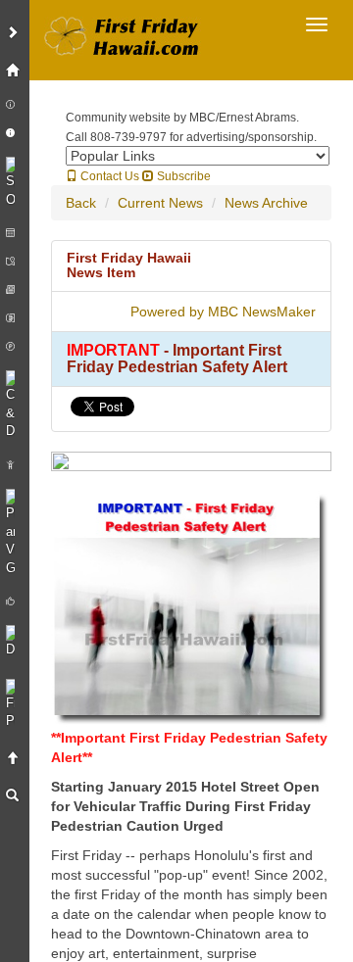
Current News (160, 203)
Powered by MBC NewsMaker (223, 311)
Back (81, 203)
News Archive (266, 203)
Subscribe (182, 176)
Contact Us (108, 176)
